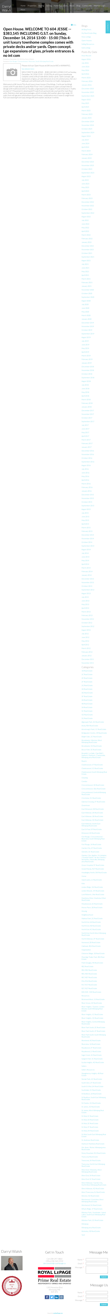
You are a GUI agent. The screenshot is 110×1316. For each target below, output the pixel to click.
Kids (83, 883)
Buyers (84, 761)
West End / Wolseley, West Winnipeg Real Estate (92, 1171)
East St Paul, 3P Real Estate (92, 829)
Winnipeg (85, 1224)
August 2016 (86, 465)
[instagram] (61, 1297)
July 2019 (85, 341)
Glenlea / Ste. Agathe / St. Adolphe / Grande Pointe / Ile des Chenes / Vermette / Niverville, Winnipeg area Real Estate (94, 858)
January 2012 (87, 656)
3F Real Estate (87, 696)
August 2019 (86, 337)
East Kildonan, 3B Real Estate (92, 816)
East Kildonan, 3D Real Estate (92, 820)
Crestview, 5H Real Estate (91, 798)
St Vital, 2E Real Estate (90, 1123)
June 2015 (85, 516)
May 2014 (85, 560)
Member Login (99, 6)
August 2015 (86, 509)
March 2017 (86, 440)
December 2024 (88, 121)
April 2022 (85, 231)
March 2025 (86, 110)
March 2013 (86, 612)
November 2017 (88, 414)
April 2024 (85, 147)
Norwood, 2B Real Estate (91, 942)
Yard (83, 1235)
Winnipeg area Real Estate (91, 1227)
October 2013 (87, 586)
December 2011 (88, 659)
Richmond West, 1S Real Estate (93, 999)
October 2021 (87, 253)
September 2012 (88, 626)
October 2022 (87, 209)
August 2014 (86, 549)
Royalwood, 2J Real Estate (91, 1051)
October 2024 (87, 129)
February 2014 (87, 571)
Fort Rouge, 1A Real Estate (91, 844)
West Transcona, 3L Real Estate (93, 1192)
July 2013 (85, 597)
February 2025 (87, 114)
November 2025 (88, 92)
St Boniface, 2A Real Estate (92, 1094)
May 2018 (85, 392)
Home (23, 6)
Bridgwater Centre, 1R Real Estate (94, 733)
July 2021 (85, 264)
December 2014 (88, 535)
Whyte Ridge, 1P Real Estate (92, 1209)
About (71, 6)
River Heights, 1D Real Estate (92, 1018)
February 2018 (87, 403)
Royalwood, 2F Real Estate (91, 1048)
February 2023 (87, 198)
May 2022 (85, 227)
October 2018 (87, 374)
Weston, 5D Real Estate (90, 1196)
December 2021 (88, 246)
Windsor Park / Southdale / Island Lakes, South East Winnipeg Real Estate (94, 1214)
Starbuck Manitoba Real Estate (93, 1144)
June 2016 (85, 473)
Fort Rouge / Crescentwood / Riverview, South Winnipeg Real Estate (31, 61)
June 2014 (85, 557)
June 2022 (85, 224)
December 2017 (88, 410)
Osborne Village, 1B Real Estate (93, 953)
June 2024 (85, 143)
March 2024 (86, 151)
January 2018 (87, 407)
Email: (80, 1263)
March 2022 (86, 235)
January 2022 (87, 242)
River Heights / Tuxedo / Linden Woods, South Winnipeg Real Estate (93, 1009)
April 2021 (85, 275)
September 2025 (88, 96)
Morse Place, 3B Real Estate (92, 907)
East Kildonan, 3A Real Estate (92, 813)
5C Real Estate (87, 711)
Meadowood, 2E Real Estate (92, 904)
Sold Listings (86, 48)
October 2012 (87, 623)
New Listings (86, 37)
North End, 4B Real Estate (91, 926)
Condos (84, 781)
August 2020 (86, 301)
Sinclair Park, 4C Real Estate (92, 1079)
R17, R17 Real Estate (89, 985)
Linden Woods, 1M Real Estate (93, 891)
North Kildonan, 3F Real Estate (93, 939)
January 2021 (87, 286)
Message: (79, 1267)
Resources (85, 996)
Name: (80, 1260)
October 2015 (87, 502)
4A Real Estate (87, 700)
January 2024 (87, 158)
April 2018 (85, 396)
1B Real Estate (87, 671)
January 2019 (87, 363)
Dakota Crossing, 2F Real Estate (93, 802)
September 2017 (88, 421)
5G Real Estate (87, 718)
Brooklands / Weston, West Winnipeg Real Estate (92, 741)
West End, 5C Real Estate (91, 1179)
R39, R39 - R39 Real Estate (91, 992)
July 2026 (85, 63)
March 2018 (86, 399)
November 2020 (88, 290)
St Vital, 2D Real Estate (90, 1120)
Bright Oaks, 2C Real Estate (92, 737)
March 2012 (86, 648)
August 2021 (86, 260)
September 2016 (88, 462)
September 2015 (88, 506)
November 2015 (88, 498)
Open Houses (87, 40)
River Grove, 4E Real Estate (92, 1003)
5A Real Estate (87, 707)
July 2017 (85, 425)
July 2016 (85, 469)
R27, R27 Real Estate (89, 988)
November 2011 (88, 663)
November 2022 (88, 206)
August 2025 (86, 99)
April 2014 (85, 564)
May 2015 (85, 520)
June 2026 (85, 67)
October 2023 (87, 169)
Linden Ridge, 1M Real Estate (92, 887)
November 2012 (88, 619)
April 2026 (85, 74)
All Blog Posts (86, 29)
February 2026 (87, 81)
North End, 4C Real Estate (91, 929)
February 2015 (87, 531)
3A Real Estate (87, 689)
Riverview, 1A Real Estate (91, 1044)
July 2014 (85, 553)
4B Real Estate (87, 704)
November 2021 (88, 249)
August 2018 (86, 381)
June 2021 (85, 268)
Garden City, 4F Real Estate (92, 848)
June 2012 (85, 637)
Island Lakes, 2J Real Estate (92, 880)
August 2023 (86, 176)
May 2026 (85, 70)
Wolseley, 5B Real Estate (91, 1231)
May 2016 (85, 476)
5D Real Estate (87, 715)
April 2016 (85, 480)
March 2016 (86, 484)
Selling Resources (88, 44)
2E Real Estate (87, 678)
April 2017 (85, 436)
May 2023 (85, 187)
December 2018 (88, 367)
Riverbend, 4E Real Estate (91, 1040)
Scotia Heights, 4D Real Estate (93, 1062)
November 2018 (88, 370)
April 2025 (85, 107)
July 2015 (85, 513)
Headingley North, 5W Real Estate (94, 872)
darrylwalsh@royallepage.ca (54, 1263)
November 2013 (88, 582)
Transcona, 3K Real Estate (91, 1160)
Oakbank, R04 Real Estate (91, 946)
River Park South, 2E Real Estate (93, 1027)
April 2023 (85, 191)
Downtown (86, 805)
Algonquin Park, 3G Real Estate (93, 722)
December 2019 (88, 323)
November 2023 (88, 165)
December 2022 (88, 202)
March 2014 (86, 568)
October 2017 (87, 418)
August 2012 (86, 630)
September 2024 (88, 132)
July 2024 (85, 140)
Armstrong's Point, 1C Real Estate (94, 729)
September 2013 (88, 590)
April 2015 (85, 524)
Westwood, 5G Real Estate (92, 1205)
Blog (78, 6)
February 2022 (87, 238)
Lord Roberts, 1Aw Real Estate (93, 894)
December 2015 (88, 495)
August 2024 (86, 136)
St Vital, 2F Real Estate (90, 1127)
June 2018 (85, 388)
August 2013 (86, 593)
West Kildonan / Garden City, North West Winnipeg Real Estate (94, 1184)
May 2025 (85, 103)
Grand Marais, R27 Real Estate (93, 869)
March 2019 (86, 356)
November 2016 (88, 454)
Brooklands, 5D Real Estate (92, 746)
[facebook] (47, 1297)
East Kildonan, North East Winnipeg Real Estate (91, 825)
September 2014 (88, 546)
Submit (104, 1277)
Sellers (84, 1066)
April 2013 (85, 608)
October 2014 (87, 542)
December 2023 (88, 162)
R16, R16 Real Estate (89, 981)
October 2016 (87, 458)
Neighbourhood (87, 915)
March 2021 (86, 279)
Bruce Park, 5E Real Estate (91, 750)
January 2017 (87, 447)
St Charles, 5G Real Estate (91, 1103)
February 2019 (87, 359)
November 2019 (88, 326)
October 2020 (87, 293)
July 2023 (85, 180)
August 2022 (86, 217)
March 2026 (86, 78)
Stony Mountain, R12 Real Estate (94, 1153)
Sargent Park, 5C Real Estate (92, 1059)
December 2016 (88, 451)
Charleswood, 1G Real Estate (92, 768)
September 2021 (88, 257)
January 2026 (87, 85)
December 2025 (88, 88)
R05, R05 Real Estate (89, 974)
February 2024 (87, 154)
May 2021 (85, 271)
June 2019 (85, 345)
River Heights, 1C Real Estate (92, 1014)
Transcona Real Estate (90, 1157)
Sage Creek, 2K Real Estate (92, 1055)
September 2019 (88, 334)
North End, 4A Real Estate (91, 922)
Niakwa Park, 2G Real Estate (92, 918)
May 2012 (85, 641)
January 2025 (87, 118)
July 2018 (85, 385)
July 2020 (85, 304)
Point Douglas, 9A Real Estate (92, 963)
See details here (28, 69)
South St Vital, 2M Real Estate (92, 1086)
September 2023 (88, 173)
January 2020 (87, 319)
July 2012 (85, 634)
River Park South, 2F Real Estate (93, 1031)
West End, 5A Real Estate (91, 1175)
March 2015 (86, 527)
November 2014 (88, 538)
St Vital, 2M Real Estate (90, 1131)
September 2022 (88, 213)
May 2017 (85, 432)
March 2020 (86, 315)
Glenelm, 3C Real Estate (90, 852)
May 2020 (85, 312)
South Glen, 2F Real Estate (91, 1083)
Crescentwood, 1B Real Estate (93, 785)
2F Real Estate (87, 682)
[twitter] (52, 1297)
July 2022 (85, 220)
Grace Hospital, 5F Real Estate (93, 865)
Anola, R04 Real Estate (90, 726)
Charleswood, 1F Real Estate (92, 765)
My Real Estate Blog (89, 33)
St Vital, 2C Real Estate (90, 1116)
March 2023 (86, 195)
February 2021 (87, 282)
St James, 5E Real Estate (91, 1107)
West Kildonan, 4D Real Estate (93, 1188)
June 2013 (85, 601)
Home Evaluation (60, 6)
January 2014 (87, 575)
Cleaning (85, 778)
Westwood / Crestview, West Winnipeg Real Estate (92, 1200)
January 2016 (87, 491)
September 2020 (88, 297)
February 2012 (87, 652)
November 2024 (88, 125)
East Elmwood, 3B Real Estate (93, 809)
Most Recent (86, 56)
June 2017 (85, 429)
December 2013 (88, 579)
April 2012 (85, 645)
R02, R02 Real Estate (89, 970)
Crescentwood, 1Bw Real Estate (93, 789)
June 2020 (85, 308)
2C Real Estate (87, 674)
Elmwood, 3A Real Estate (91, 833)
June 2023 (85, 184)
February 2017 (87, 443)
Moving (84, 911)
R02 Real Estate (87, 966)
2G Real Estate (87, 685)
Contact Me (87, 6)
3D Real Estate (87, 693)
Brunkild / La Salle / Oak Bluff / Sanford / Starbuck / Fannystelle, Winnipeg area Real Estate (93, 755)
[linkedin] (56, 1297)
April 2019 (85, 352)
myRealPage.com (58, 1313)
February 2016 (87, 487)
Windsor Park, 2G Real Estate (92, 1220)
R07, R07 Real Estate (89, 977)
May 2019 (85, 348)
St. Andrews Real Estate (90, 1140)
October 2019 (87, 330)
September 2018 (88, 377)
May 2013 (85, 604)
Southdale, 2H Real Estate (91, 1090)
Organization (86, 950)
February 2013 (87, 615)
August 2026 (86, 59)
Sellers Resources (88, 1070)
